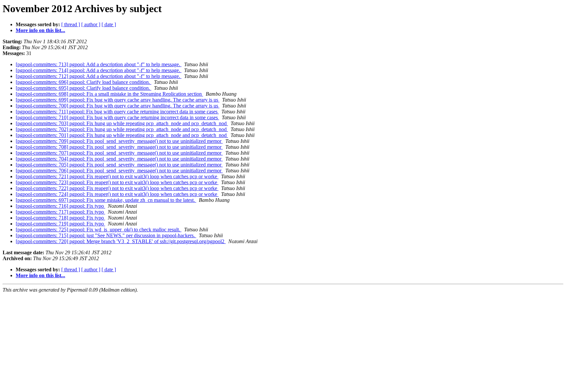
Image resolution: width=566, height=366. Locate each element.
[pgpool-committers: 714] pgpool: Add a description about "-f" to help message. (98, 70)
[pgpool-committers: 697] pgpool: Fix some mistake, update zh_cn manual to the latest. (106, 200)
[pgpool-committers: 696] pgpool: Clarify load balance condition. (83, 82)
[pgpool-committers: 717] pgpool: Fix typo (60, 212)
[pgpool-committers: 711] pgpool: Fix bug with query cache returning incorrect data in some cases (117, 111)
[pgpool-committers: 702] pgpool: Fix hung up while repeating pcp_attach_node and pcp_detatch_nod (122, 129)
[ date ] (109, 24)
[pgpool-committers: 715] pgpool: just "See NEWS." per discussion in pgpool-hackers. (106, 235)
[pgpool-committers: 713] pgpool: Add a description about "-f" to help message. (98, 64)
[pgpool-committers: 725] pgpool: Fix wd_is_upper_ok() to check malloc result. (98, 229)
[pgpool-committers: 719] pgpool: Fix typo (60, 223)
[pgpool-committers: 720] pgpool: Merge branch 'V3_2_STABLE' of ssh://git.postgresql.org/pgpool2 (121, 241)
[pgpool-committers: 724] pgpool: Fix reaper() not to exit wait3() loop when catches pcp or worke (117, 194)
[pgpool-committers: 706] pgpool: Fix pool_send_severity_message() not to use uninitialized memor (119, 170)
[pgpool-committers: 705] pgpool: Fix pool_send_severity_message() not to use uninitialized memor (119, 164)
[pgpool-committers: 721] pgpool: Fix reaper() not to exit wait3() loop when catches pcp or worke (117, 176)
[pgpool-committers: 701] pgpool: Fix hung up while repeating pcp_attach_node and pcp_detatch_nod (122, 135)
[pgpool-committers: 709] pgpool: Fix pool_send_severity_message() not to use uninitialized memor (119, 141)
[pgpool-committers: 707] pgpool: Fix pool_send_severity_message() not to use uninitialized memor (119, 153)
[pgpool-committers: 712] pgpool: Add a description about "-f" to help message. (98, 76)
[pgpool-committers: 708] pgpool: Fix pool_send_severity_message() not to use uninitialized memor (119, 147)
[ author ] (90, 24)
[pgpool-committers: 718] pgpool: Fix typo (60, 218)
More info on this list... (40, 30)
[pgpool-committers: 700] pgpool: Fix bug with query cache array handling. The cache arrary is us (117, 105)
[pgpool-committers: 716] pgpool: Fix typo (60, 206)
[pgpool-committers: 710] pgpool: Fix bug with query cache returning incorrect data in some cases (117, 117)
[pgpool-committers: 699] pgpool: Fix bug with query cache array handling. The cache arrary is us (117, 100)
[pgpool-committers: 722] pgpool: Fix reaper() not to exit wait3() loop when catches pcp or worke (117, 188)
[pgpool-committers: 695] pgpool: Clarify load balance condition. (83, 88)
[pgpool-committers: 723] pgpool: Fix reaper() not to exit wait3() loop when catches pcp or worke (117, 182)
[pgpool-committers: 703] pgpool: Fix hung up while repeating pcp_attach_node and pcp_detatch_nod (122, 123)
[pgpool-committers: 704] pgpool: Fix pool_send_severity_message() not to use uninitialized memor (119, 159)
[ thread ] (70, 24)
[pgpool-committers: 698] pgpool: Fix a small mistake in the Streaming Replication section (109, 94)
